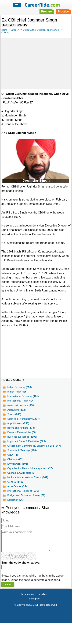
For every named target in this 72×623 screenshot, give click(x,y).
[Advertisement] (36, 63)
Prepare (46, 11)
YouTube (43, 594)
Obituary (5, 32)
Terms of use (28, 594)
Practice (63, 11)
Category (15, 30)
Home (4, 30)
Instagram (34, 598)
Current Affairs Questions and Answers (41, 30)
